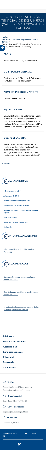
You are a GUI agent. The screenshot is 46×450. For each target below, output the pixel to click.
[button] (23, 277)
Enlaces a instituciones (14, 341)
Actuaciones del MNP (11, 196)
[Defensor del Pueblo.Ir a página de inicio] (23, 326)
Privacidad (8, 357)
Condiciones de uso (13, 351)
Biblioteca (8, 336)
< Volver (6, 163)
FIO (25, 434)
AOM (34, 434)
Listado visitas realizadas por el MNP (16, 201)
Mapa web (8, 362)
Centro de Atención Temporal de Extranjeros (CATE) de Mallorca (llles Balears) (21, 45)
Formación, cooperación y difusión (15, 222)
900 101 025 (19, 387)
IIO (4, 436)
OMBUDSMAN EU (10, 434)
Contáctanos (9, 367)
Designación (7, 227)
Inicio (4, 37)
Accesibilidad (10, 346)
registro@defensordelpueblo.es (15, 412)
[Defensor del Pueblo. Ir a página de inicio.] (23, 5)
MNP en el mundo (9, 217)
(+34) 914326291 (26, 390)
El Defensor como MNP (12, 191)
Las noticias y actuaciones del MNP (16, 205)
